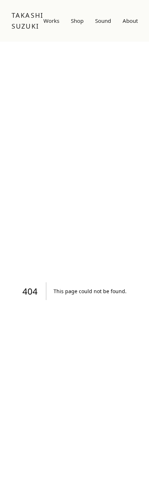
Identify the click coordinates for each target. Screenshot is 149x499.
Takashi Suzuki (27, 20)
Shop (77, 20)
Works (51, 20)
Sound (103, 20)
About (130, 20)
